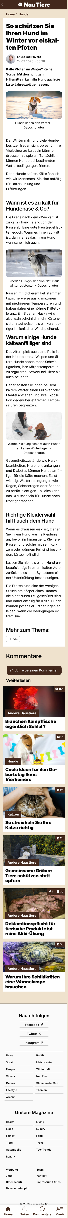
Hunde (23, 14)
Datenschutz (14, 1182)
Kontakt (41, 1175)
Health (10, 1121)
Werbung (12, 1169)
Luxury (40, 1128)
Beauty (10, 1156)
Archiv (10, 1097)
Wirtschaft (43, 1069)
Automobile (13, 1149)
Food (39, 1135)
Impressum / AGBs (49, 1182)
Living (40, 1121)
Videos (10, 1076)
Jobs (9, 1175)
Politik (40, 1055)
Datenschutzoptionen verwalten (19, 1188)
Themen (41, 1090)
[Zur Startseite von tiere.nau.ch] (34, 4)
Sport (9, 1062)
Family (10, 1135)
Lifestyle (11, 1090)
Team (40, 1169)
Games (10, 1083)
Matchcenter (44, 1062)
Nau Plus (42, 1076)
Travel (40, 1142)
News (9, 1055)
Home (10, 14)
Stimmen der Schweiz (50, 1083)
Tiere (9, 1142)
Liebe (9, 1128)
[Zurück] (2, 4)
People (10, 1069)
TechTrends (43, 1149)
